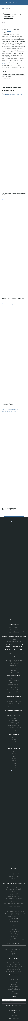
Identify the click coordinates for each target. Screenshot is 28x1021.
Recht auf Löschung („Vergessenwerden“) (14, 631)
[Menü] (25, 2)
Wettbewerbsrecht (14, 993)
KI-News (14, 953)
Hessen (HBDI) (13, 724)
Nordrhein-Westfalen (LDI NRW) (14, 727)
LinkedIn (14, 755)
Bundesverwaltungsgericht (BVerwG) (14, 968)
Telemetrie (14, 739)
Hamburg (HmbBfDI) (14, 722)
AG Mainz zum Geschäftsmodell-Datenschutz (13, 298)
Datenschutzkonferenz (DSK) (14, 720)
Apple (14, 751)
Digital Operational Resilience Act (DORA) (14, 898)
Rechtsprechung (14, 958)
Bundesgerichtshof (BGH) (14, 964)
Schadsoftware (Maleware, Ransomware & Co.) (14, 940)
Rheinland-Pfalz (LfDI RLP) (14, 729)
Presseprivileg (14, 984)
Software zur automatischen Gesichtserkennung (13, 74)
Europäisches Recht (14, 920)
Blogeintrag (4, 63)
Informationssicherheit (14, 934)
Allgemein (3, 25)
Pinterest (14, 762)
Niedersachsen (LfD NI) (14, 725)
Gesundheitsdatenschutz (14, 684)
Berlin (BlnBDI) (14, 718)
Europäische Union (14, 907)
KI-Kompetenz (14, 951)
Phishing (14, 938)
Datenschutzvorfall (14, 682)
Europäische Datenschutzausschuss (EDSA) (14, 911)
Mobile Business (14, 687)
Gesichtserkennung (14, 686)
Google (14, 753)
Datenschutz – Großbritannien (14, 701)
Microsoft (14, 758)
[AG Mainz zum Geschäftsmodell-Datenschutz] (14, 248)
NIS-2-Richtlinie (14, 936)
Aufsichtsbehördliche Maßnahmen (14, 641)
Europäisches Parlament (14, 916)
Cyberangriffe (14, 929)
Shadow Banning (14, 986)
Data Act (14, 891)
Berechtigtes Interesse (14, 663)
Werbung (14, 991)
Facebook (9, 31)
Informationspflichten (14, 672)
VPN (14, 743)
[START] (2, 8)
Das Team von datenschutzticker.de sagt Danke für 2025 (14, 194)
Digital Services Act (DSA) (14, 900)
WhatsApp (14, 767)
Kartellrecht (14, 982)
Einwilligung (14, 670)
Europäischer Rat (14, 918)
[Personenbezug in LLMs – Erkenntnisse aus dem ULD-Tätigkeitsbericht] (14, 352)
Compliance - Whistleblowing (14, 888)
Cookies (14, 738)
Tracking (14, 741)
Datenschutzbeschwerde (14, 680)
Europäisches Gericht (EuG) (14, 969)
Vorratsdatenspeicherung (14, 989)
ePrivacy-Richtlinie (14, 901)
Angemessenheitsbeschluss (14, 699)
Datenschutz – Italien (14, 705)
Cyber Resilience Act (14, 931)
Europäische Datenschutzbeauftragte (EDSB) (14, 913)
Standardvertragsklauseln (14, 706)
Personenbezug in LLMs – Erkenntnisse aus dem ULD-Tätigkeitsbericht (14, 403)
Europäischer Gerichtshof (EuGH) (14, 971)
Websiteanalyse (14, 744)
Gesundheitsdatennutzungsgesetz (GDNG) (14, 903)
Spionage (14, 988)
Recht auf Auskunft (14, 627)
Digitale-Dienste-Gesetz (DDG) (14, 893)
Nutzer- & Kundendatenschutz (14, 689)
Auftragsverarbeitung (14, 661)
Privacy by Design (14, 691)
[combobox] (13, 1000)
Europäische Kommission (14, 914)
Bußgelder (14, 639)
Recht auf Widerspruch (14, 632)
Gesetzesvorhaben (14, 921)
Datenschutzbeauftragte (14, 667)
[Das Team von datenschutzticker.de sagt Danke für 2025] (14, 142)
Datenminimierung (14, 665)
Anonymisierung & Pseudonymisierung (14, 660)
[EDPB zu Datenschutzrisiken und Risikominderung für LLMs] (14, 458)
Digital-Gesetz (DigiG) (14, 894)
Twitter (14, 763)
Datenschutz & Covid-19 (14, 979)
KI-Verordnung (14, 955)
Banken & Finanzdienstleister (14, 873)
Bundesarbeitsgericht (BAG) (14, 962)
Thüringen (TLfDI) (14, 730)
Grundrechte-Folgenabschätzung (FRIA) (14, 949)
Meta (14, 756)
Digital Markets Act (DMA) (14, 896)
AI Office (14, 948)
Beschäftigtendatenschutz (14, 679)
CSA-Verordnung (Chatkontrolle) (14, 889)
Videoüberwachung (14, 692)
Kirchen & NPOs (14, 878)
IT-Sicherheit (14, 925)
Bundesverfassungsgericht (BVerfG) (14, 966)
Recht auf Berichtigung (14, 629)
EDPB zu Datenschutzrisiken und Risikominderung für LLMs (10, 509)
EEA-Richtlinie (14, 981)
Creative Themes (18, 1005)
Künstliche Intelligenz (14, 943)
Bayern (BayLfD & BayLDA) (14, 717)
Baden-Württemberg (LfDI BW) (14, 715)
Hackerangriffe (13, 933)
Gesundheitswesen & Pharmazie (14, 876)
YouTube (14, 765)
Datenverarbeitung (14, 668)
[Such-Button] (25, 1000)
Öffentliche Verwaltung (14, 880)
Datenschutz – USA (14, 703)
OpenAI (14, 760)
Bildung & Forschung (14, 874)
